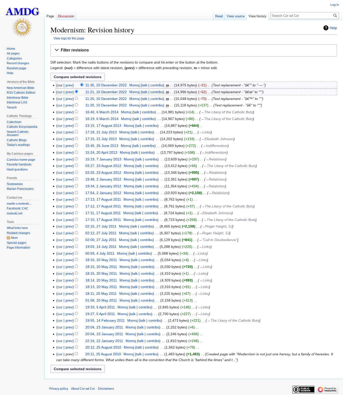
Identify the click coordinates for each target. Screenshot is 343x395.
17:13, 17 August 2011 (103, 199)
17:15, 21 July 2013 (101, 139)
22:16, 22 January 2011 (104, 341)
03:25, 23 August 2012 (103, 173)
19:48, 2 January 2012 (103, 179)
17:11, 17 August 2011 (103, 213)
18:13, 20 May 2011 (101, 287)
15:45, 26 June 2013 (101, 146)
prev (69, 85)
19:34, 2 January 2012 (103, 186)
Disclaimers (106, 388)
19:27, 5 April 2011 (100, 314)
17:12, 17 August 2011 (103, 206)
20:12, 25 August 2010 (103, 347)
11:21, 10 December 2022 (106, 92)
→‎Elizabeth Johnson (217, 139)
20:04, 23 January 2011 (104, 327)
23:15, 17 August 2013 (103, 126)
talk (144, 85)
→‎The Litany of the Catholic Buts (227, 112)
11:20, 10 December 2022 (106, 99)
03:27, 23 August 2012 (103, 166)
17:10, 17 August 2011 (103, 220)
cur (60, 92)
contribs (156, 85)
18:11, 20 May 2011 (101, 294)
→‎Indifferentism (214, 146)
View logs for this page (68, 38)
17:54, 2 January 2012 (103, 193)
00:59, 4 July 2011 (100, 253)
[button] (194, 50)
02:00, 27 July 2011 (101, 240)
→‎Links (205, 132)
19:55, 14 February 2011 (105, 320)
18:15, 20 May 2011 (101, 267)
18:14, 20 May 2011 (101, 280)
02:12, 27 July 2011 (101, 233)
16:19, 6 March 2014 (102, 119)
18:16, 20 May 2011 (101, 260)
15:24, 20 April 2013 (101, 152)
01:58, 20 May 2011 (101, 300)
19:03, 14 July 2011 (101, 247)
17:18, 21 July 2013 (101, 132)
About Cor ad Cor (83, 388)
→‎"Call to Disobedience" (218, 240)
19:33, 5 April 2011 (100, 307)
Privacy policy (58, 388)
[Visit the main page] (22, 20)
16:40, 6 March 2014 (102, 112)
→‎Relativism (215, 159)
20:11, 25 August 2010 (103, 354)
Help (333, 28)
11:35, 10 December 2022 (106, 85)
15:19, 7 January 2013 (103, 159)
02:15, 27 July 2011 (101, 226)
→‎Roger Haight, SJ (217, 226)
